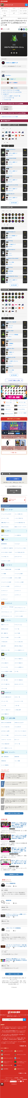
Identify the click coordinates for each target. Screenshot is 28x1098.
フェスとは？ (17, 543)
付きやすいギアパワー (19, 684)
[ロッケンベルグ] (16, 138)
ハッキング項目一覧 (19, 518)
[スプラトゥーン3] (4, 1)
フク (14, 44)
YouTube (21, 1081)
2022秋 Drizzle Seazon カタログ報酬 (10, 116)
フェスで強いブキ (4, 556)
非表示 (15, 88)
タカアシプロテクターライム (12, 276)
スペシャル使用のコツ (19, 667)
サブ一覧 (16, 671)
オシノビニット (9, 176)
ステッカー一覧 (4, 701)
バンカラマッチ (14, 10)
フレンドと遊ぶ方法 (19, 641)
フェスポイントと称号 (5, 560)
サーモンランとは (18, 624)
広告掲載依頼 (24, 1079)
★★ (14, 49)
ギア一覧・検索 (4, 680)
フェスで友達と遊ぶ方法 (19, 552)
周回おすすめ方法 (4, 526)
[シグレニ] (6, 135)
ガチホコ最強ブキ (4, 663)
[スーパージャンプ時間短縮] (19, 217)
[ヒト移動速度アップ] (22, 217)
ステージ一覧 (17, 743)
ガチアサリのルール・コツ (6, 616)
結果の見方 (3, 645)
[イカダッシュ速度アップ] (6, 214)
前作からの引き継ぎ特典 (6, 722)
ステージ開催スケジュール (6, 748)
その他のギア (5, 94)
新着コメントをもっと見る (14, 974)
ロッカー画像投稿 (4, 765)
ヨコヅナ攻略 (17, 633)
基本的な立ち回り (4, 628)
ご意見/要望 (16, 1077)
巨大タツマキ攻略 (4, 637)
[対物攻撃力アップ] (9, 221)
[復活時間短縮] (16, 221)
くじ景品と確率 (18, 709)
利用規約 (21, 1077)
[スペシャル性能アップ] (12, 297)
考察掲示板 (3, 760)
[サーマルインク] (2, 217)
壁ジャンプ (17, 739)
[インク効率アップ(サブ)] (9, 214)
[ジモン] (12, 135)
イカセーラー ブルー (10, 348)
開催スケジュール (4, 624)
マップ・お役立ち (23, 13)
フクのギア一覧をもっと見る (14, 380)
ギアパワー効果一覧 (5, 684)
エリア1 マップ (18, 586)
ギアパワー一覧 (21, 402)
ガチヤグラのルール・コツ (6, 611)
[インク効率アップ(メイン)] (12, 214)
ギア (14, 13)
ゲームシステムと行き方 (6, 514)
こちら (17, 482)
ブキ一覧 (3, 658)
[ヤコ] (12, 138)
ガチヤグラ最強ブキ (19, 663)
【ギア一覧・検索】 (14, 399)
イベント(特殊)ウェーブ (19, 650)
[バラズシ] (22, 135)
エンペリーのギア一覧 (8, 97)
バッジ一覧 (3, 705)
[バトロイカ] (19, 135)
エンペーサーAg (9, 240)
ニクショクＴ (8, 339)
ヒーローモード (23, 8)
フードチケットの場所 (19, 582)
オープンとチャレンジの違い (20, 548)
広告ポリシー (13, 1079)
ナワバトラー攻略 (4, 735)
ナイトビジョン (9, 167)
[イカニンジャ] (9, 293)
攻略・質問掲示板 (4, 756)
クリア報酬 (3, 573)
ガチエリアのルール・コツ (20, 607)
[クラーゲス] (6, 308)
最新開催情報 (4, 543)
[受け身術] (6, 221)
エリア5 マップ (18, 594)
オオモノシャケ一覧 (5, 650)
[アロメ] (16, 132)
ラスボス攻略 (17, 569)
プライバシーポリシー (5, 1079)
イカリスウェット (9, 366)
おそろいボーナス (18, 556)
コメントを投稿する (14, 478)
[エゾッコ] (19, 132)
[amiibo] (2, 132)
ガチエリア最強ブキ (19, 658)
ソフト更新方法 (18, 535)
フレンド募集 (17, 760)
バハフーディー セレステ (11, 322)
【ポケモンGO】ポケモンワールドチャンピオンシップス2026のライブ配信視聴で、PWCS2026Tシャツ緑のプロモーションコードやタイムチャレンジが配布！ (14, 1028)
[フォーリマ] (2, 138)
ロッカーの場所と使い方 (6, 697)
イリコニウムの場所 (19, 573)
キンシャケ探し (18, 637)
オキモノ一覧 (17, 697)
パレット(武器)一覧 (18, 514)
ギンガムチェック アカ (10, 357)
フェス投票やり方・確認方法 (7, 548)
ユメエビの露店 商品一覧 (20, 522)
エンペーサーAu (9, 267)
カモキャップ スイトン (10, 149)
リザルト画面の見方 (5, 743)
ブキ (5, 13)
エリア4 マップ (4, 594)
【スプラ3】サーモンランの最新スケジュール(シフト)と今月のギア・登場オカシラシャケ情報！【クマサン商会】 (15, 776)
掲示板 (4, 15)
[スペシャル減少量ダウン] (16, 217)
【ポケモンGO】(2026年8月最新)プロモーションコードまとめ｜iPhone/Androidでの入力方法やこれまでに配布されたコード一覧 (13, 1032)
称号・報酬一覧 (4, 633)
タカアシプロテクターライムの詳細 (10, 90)
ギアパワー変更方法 (19, 680)
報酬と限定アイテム (5, 522)
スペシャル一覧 (4, 667)
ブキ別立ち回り (4, 641)
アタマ (3, 128)
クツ (7, 128)
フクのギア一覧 (7, 99)
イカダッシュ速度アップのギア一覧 (11, 96)
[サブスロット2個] (6, 146)
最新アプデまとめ (4, 535)
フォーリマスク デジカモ (11, 158)
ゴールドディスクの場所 (6, 582)
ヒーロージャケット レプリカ (12, 185)
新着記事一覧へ (23, 1045)
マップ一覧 (17, 628)
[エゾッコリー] (22, 132)
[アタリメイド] (9, 132)
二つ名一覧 (17, 705)
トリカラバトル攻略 (19, 616)
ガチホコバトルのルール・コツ (20, 612)
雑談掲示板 (17, 756)
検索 (24, 1019)
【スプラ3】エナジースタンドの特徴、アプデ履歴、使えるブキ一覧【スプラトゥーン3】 (14, 807)
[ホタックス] (6, 138)
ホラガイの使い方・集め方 (6, 552)
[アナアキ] (12, 132)
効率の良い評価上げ (19, 645)
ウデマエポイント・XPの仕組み (7, 607)
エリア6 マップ (4, 599)
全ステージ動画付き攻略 (6, 569)
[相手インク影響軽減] (19, 221)
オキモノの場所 (18, 577)
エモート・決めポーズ (5, 709)
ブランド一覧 (8, 402)
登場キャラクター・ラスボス (20, 526)
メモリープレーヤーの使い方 (20, 731)
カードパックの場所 (5, 586)
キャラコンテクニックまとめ (20, 735)
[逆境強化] (22, 221)
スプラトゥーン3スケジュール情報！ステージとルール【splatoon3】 (15, 783)
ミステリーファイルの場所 (6, 577)
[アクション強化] (2, 214)
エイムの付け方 (18, 726)
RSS (23, 1081)
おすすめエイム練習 (5, 731)
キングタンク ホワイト (10, 249)
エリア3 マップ (18, 590)
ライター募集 (13, 1081)
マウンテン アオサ (9, 330)
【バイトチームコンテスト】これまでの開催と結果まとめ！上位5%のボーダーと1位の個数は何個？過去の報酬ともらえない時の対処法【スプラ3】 (15, 801)
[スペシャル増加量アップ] (12, 217)
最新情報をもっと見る (14, 874)
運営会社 (19, 1079)
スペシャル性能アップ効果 (6, 671)
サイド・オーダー (23, 10)
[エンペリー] (2, 135)
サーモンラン (4, 10)
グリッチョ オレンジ (10, 193)
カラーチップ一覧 (4, 518)
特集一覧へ (14, 452)
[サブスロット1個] (2, 146)
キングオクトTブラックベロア (12, 258)
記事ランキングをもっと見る (14, 813)
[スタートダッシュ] (6, 217)
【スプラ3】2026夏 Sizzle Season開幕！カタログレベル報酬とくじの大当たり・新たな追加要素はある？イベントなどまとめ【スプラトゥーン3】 (15, 792)
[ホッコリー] (9, 138)
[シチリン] (9, 135)
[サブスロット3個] (11, 146)
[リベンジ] (2, 221)
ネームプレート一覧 (19, 701)
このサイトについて (8, 1077)
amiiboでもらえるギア (19, 722)
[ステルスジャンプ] (9, 217)
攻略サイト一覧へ (23, 1073)
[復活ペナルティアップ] (12, 221)
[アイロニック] (6, 132)
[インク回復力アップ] (16, 214)
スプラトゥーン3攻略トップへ (12, 500)
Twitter (18, 1081)
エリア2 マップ (4, 590)
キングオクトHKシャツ (10, 231)
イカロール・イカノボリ (6, 739)
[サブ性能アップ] (22, 214)
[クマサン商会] (2, 308)
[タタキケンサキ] (16, 135)
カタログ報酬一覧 (4, 714)
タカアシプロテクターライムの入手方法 (11, 92)
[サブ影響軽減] (19, 214)
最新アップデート (4, 8)
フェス (14, 8)
